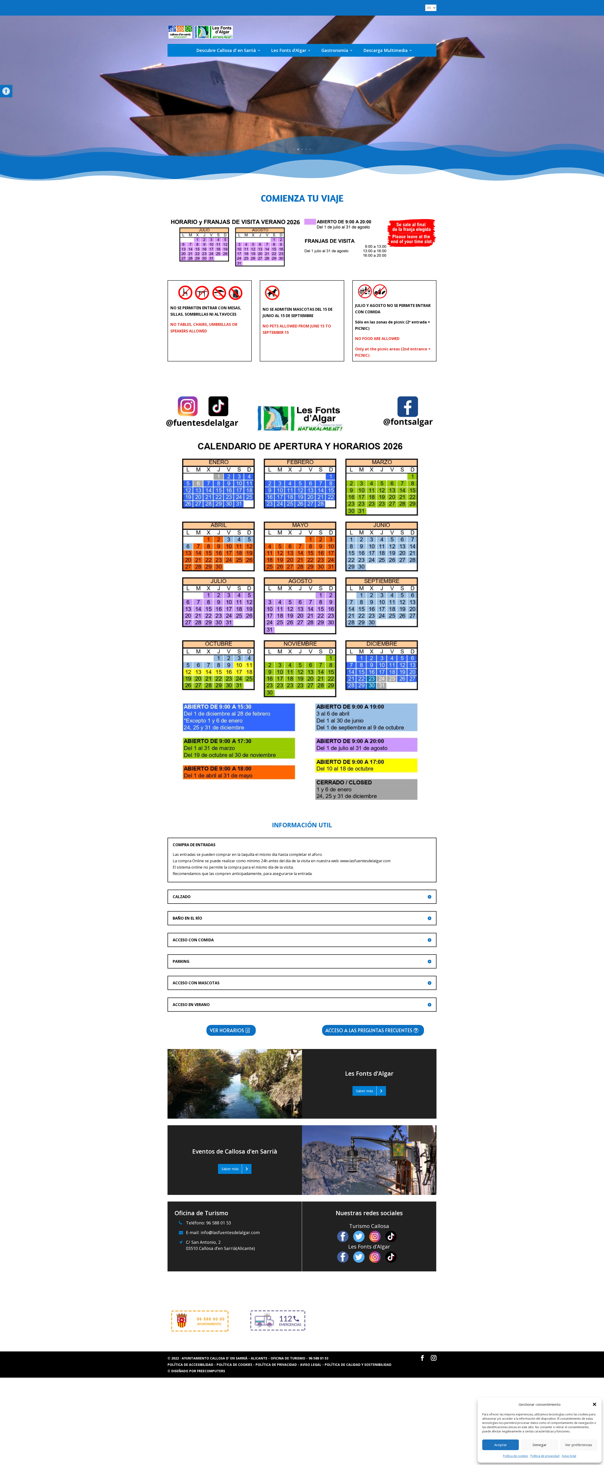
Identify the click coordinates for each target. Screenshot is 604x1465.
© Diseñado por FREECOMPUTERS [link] (196, 1371)
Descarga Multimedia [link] (385, 50)
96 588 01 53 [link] (218, 1223)
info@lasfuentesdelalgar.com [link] (230, 1232)
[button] (594, 1404)
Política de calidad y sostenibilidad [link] (358, 1364)
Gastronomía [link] (334, 50)
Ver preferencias (578, 1444)
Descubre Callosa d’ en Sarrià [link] (226, 50)
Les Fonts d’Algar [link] (288, 50)
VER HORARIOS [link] (227, 1030)
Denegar (540, 1444)
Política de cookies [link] (515, 1456)
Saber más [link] (364, 1090)
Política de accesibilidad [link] (191, 1364)
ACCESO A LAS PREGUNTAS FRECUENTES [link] (368, 1030)
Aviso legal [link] (569, 1456)
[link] (6, 91)
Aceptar (500, 1444)
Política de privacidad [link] (544, 1456)
